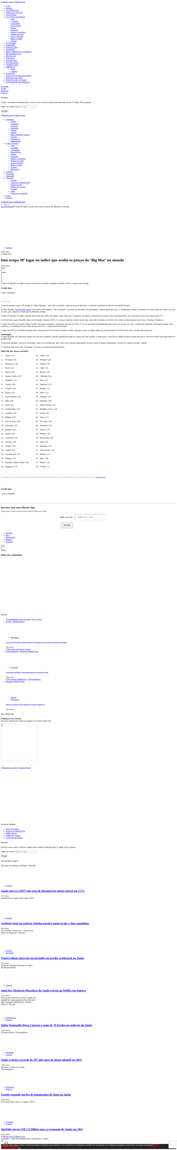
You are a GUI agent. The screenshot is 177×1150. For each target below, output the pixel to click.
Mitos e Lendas (16, 39)
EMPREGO (10, 67)
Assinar (4, 111)
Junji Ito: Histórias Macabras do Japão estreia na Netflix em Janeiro (43, 990)
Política (13, 122)
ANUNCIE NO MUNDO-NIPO (18, 76)
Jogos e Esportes (17, 37)
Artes (13, 19)
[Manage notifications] (6, 1144)
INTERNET (10, 50)
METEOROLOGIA (13, 54)
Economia (14, 124)
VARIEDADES (12, 65)
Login (8, 6)
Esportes (14, 137)
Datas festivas (16, 26)
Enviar (4, 856)
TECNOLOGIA (12, 63)
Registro (9, 8)
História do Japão (17, 34)
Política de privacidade (10, 1148)
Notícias (8, 207)
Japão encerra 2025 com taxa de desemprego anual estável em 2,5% (43, 890)
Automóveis (15, 139)
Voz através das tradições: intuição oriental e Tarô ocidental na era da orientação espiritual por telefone (36, 642)
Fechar (155, 1145)
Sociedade (14, 128)
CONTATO (10, 74)
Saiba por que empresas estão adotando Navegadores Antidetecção (25, 704)
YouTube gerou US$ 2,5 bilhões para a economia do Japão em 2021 (42, 1129)
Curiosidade (15, 23)
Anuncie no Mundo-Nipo (20, 183)
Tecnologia (15, 700)
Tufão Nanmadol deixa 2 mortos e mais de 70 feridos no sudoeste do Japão (46, 1025)
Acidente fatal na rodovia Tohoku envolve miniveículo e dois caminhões (45, 923)
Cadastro (14, 71)
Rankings (9, 542)
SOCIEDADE (11, 60)
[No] (20, 1148)
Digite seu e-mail (7, 107)
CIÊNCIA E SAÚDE (14, 13)
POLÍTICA (10, 58)
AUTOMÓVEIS (12, 10)
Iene (7, 535)
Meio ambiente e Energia (20, 135)
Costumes (14, 21)
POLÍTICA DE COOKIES (16, 80)
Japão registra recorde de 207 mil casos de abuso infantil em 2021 (41, 1059)
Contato (14, 180)
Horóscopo (15, 170)
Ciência (13, 130)
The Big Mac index (23, 310)
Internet (13, 133)
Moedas (9, 540)
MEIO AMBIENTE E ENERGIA (19, 52)
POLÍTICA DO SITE (14, 78)
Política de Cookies (18, 187)
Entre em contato (12, 829)
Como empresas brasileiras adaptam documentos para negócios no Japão (27, 672)
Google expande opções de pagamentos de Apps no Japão (36, 1094)
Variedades (15, 637)
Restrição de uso (101, 477)
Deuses (13, 28)
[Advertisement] (88, 226)
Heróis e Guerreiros (18, 32)
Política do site (16, 185)
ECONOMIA (11, 43)
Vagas (13, 69)
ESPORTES (10, 45)
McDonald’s (10, 537)
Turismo (14, 41)
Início (3, 207)
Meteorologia (16, 141)
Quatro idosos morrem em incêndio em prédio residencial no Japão (42, 958)
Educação (14, 30)
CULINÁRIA (11, 15)
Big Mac (9, 533)
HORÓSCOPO (12, 47)
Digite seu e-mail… (67, 517)
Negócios (14, 126)
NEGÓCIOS (11, 56)
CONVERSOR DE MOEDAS (18, 82)
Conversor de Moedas (19, 193)
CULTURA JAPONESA (15, 17)
